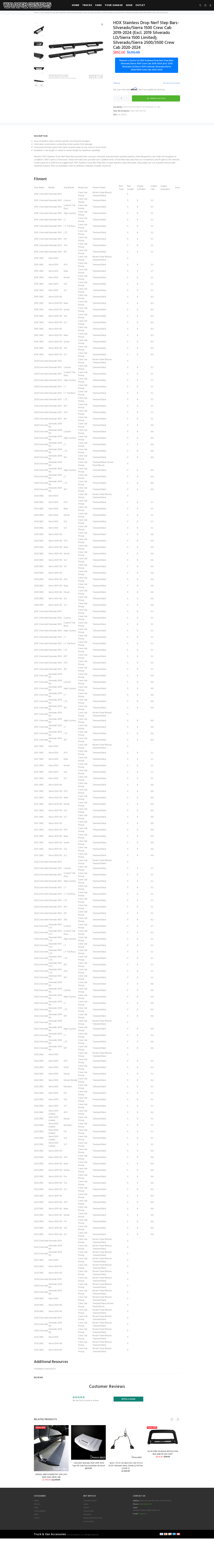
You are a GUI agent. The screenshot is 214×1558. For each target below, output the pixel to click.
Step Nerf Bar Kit (138, 111)
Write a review (128, 1399)
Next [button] (41, 85)
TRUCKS (37, 1504)
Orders (85, 1504)
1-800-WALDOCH (145, 1504)
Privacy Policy (88, 1511)
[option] (39, 32)
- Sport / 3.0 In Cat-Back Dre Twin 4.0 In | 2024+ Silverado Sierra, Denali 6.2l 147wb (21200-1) (125, 1465)
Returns (86, 1507)
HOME (36, 1500)
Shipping (116, 83)
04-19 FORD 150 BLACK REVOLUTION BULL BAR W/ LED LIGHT (162, 1453)
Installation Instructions (45, 1369)
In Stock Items (88, 1521)
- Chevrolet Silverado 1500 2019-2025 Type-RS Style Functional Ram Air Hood (88, 1464)
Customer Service (90, 1500)
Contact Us (142, 1513)
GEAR (36, 1514)
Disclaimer (87, 1514)
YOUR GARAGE (39, 1511)
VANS (36, 1507)
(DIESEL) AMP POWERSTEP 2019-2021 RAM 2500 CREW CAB (51, 1476)
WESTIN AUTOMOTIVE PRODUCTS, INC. (142, 107)
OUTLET (37, 1518)
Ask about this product (171, 83)
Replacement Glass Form (92, 1518)
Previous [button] (36, 85)
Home (36, 12)
